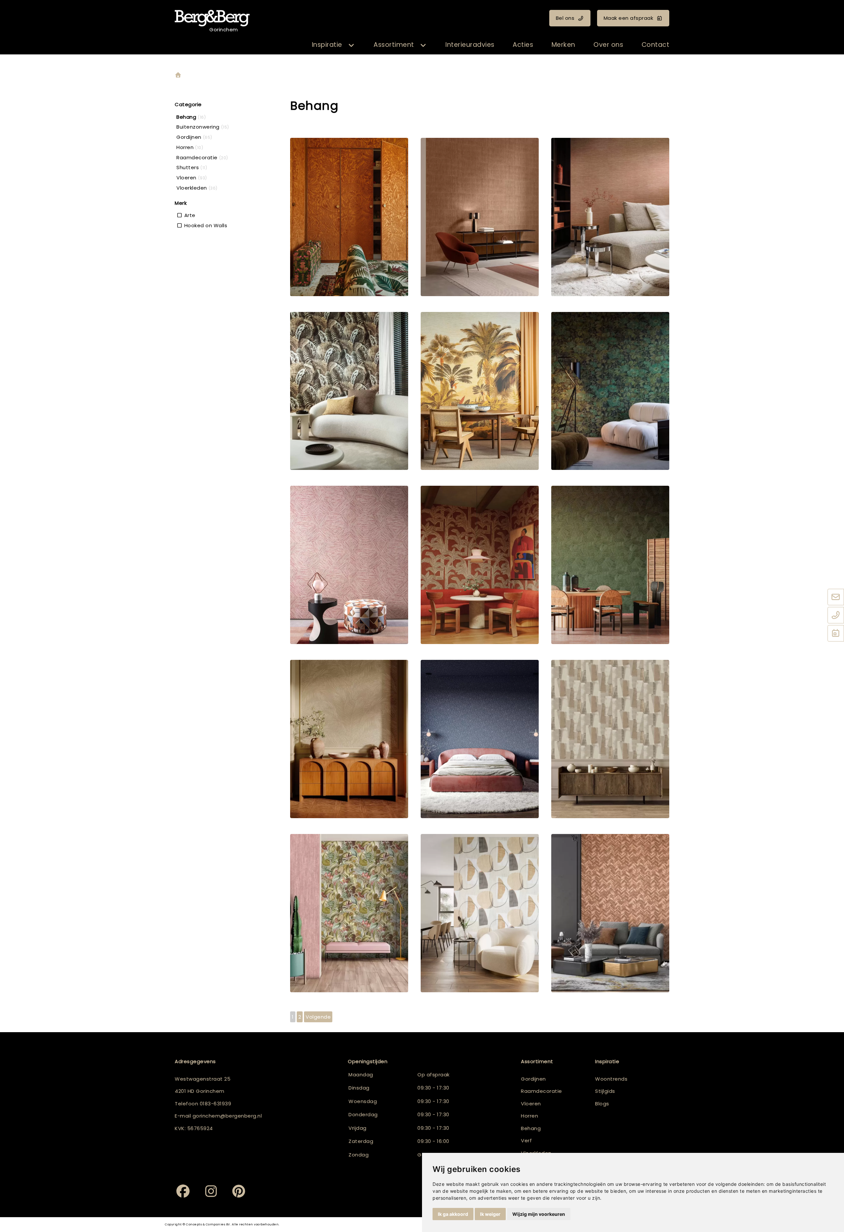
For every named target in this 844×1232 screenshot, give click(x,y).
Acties (523, 44)
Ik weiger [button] (490, 1214)
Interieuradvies (470, 44)
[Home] (178, 75)
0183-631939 (215, 1103)
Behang (531, 1128)
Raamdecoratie (541, 1091)
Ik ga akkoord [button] (453, 1214)
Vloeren (531, 1103)
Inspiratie (327, 44)
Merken (563, 44)
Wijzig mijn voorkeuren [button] (538, 1214)
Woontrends (611, 1078)
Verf (526, 1140)
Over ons (608, 44)
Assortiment (394, 44)
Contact (656, 44)
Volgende (318, 1016)
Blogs (602, 1103)
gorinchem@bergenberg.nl (227, 1115)
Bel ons (565, 18)
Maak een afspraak (628, 18)
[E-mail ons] (836, 597)
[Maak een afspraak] (836, 634)
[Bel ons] (836, 615)
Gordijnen (533, 1078)
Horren (529, 1115)
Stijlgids (605, 1091)
